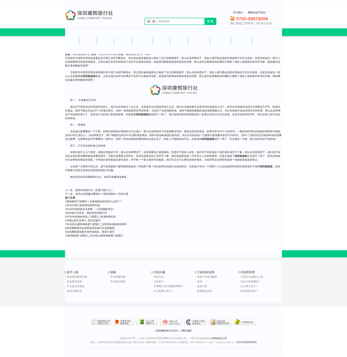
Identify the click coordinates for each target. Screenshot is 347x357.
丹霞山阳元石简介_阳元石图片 (83, 220)
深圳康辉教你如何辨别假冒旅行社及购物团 (90, 228)
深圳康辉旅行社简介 (166, 330)
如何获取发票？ (249, 290)
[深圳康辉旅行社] (91, 15)
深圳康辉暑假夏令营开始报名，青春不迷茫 (90, 231)
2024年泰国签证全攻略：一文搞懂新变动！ (90, 209)
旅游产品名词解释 (207, 276)
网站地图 (186, 330)
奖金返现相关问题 (77, 276)
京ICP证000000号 (246, 342)
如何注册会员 (74, 290)
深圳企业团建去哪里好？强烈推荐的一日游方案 (101, 193)
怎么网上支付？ (249, 286)
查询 (199, 281)
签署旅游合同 (204, 290)
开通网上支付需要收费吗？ (169, 286)
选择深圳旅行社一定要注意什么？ (94, 190)
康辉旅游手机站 (256, 12)
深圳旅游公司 (219, 338)
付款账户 (159, 281)
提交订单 (202, 286)
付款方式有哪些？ (250, 281)
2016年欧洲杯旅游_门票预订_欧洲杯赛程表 (90, 216)
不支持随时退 (117, 276)
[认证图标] (101, 322)
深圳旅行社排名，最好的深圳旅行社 (86, 212)
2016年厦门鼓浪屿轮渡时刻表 (82, 205)
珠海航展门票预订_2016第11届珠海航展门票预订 (94, 235)
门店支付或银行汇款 (251, 276)
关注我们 (238, 12)
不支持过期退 (117, 281)
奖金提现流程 (74, 281)
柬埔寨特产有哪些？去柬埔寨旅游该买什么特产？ (93, 201)
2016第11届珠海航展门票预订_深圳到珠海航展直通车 (96, 224)
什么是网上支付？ (164, 290)
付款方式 (159, 276)
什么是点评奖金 (76, 286)
